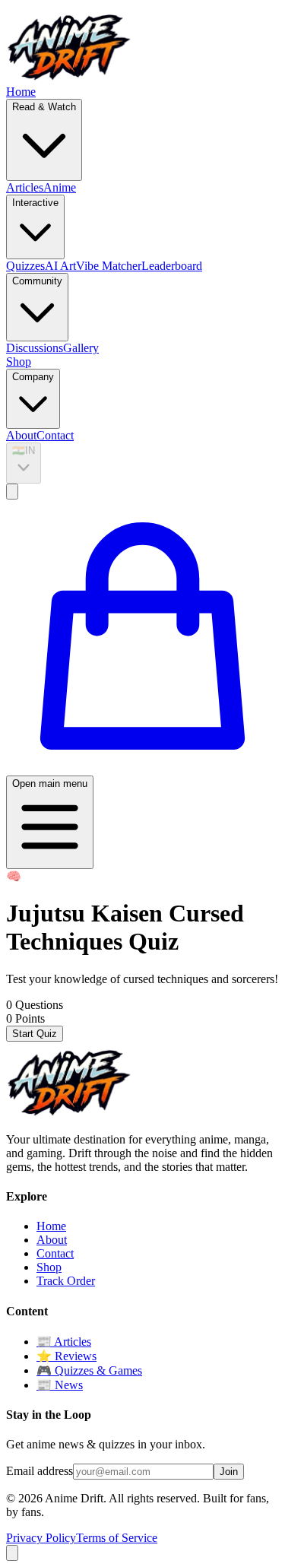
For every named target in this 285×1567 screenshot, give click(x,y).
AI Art (60, 265)
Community (37, 281)
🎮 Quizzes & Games (89, 1370)
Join (229, 1471)
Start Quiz (34, 1033)
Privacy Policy (41, 1537)
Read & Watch (44, 107)
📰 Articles (63, 1341)
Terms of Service (116, 1537)
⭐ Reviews (66, 1356)
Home (21, 91)
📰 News (59, 1384)
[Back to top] (12, 1553)
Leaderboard (171, 265)
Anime (59, 187)
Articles (24, 187)
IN (23, 450)
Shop (18, 361)
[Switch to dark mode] (12, 492)
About (21, 435)
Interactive (35, 202)
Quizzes (25, 265)
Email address (39, 1470)
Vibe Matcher (108, 265)
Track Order (65, 1280)
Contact (55, 435)
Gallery (81, 347)
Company (33, 376)
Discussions (34, 347)
